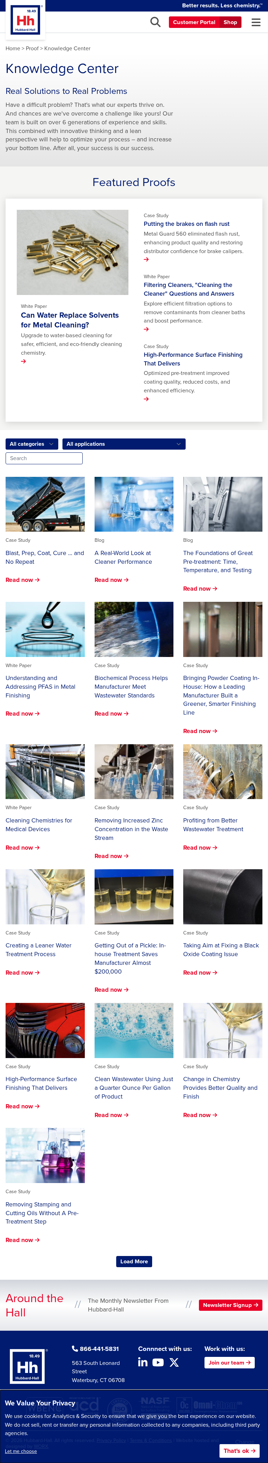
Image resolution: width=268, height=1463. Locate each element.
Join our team (226, 1362)
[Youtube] (158, 1364)
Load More (136, 1261)
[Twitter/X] (174, 1364)
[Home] (25, 19)
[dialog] (134, 1426)
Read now (19, 579)
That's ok (236, 1450)
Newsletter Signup (227, 1305)
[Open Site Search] (155, 22)
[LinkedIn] (142, 1364)
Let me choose (21, 1451)
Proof (32, 48)
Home (13, 48)
